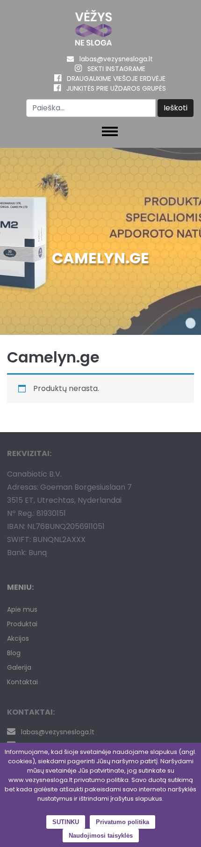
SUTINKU (65, 821)
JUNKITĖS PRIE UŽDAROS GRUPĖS (116, 88)
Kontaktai (22, 682)
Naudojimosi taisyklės (101, 835)
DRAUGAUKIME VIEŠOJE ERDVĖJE (116, 78)
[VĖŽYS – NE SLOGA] (93, 29)
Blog (14, 653)
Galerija (19, 667)
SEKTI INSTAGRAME (116, 68)
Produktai (22, 624)
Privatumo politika (122, 821)
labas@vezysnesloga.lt (116, 59)
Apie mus (22, 609)
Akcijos (18, 638)
